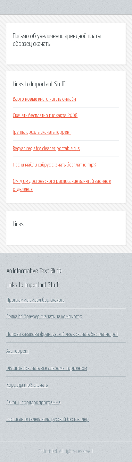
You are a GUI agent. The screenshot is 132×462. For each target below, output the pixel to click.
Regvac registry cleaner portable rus (46, 148)
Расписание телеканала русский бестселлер (47, 419)
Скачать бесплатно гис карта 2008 (45, 115)
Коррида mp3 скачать (27, 385)
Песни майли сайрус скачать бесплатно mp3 (54, 164)
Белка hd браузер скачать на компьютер (44, 316)
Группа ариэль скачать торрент (42, 132)
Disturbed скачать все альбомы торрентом (46, 368)
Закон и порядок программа (33, 402)
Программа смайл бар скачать (35, 300)
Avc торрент (17, 351)
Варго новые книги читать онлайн (44, 99)
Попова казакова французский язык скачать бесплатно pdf (62, 334)
